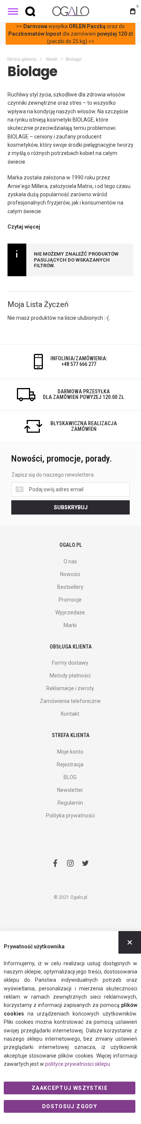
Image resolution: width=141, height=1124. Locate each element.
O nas (70, 561)
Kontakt (70, 714)
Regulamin (70, 803)
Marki (52, 59)
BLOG (70, 777)
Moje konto (70, 752)
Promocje (70, 600)
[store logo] (70, 11)
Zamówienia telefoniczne (70, 701)
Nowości (70, 574)
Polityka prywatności (70, 816)
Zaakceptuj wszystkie (70, 1088)
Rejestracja (70, 764)
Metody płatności (70, 676)
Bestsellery (70, 587)
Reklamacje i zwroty (70, 688)
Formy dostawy (70, 663)
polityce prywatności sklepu (77, 1064)
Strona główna (21, 59)
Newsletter (70, 790)
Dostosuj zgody (69, 1106)
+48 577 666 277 (78, 364)
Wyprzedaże (70, 612)
